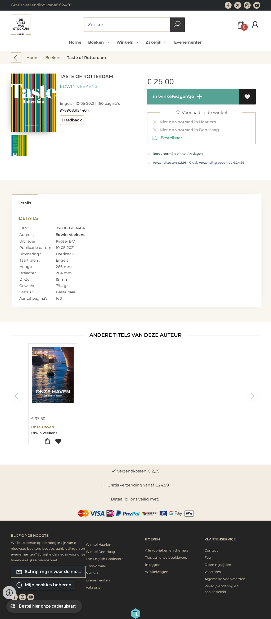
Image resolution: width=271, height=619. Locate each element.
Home (75, 42)
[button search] (177, 24)
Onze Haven (42, 427)
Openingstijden (218, 565)
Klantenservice (220, 539)
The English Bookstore (105, 559)
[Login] (255, 25)
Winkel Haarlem (99, 545)
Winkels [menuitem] (125, 42)
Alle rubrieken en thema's (166, 550)
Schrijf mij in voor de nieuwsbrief (55, 571)
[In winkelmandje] (47, 441)
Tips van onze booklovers (166, 557)
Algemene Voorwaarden (225, 579)
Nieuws (92, 573)
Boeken (52, 57)
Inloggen (153, 565)
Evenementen (188, 42)
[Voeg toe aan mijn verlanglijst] (247, 96)
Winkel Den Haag (100, 552)
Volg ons (93, 587)
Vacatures (213, 572)
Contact (211, 550)
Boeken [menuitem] (96, 42)
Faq (208, 557)
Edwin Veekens (78, 86)
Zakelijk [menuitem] (154, 42)
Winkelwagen (157, 572)
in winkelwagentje (173, 96)
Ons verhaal (96, 566)
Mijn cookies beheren (47, 584)
